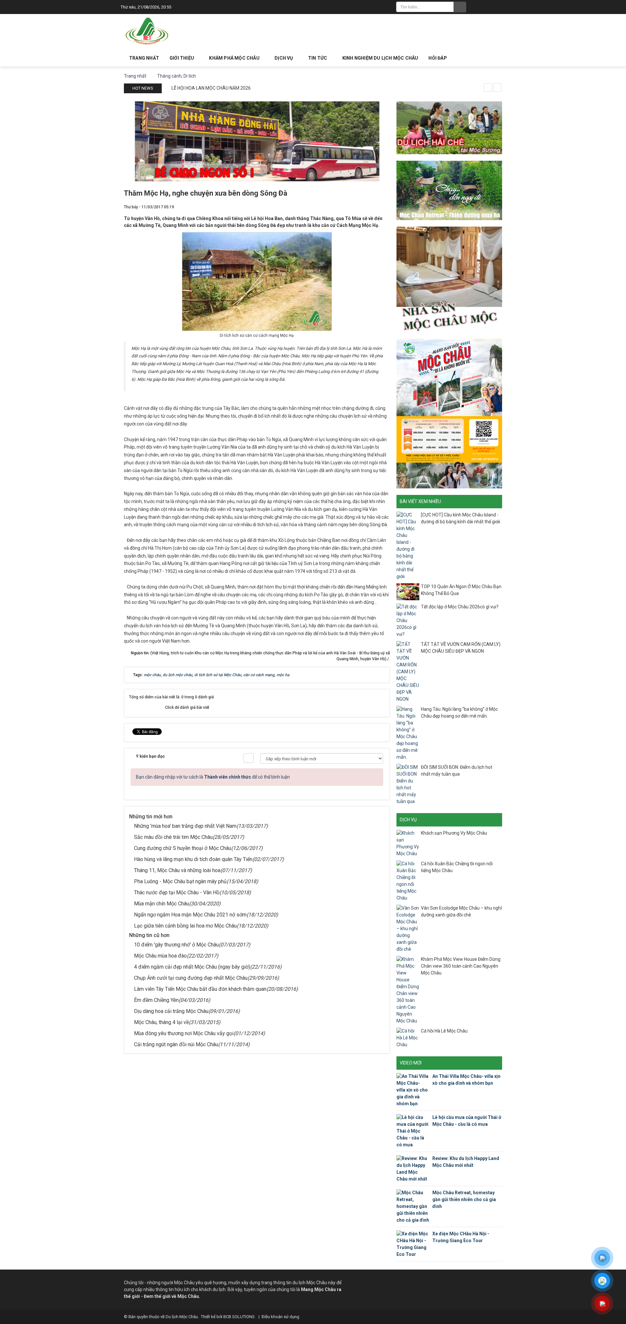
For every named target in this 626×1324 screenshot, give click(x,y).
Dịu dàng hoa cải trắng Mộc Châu (171, 1011)
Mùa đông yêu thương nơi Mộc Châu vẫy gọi (183, 1033)
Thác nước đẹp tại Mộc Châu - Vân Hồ (176, 892)
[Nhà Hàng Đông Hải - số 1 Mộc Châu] (257, 140)
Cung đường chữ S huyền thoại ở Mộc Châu (182, 848)
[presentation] (488, 87)
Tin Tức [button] (318, 58)
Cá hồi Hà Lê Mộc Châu (444, 1031)
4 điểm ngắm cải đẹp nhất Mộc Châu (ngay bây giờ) (192, 967)
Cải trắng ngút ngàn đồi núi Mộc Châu (176, 1044)
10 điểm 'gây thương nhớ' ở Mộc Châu (176, 945)
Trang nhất (144, 58)
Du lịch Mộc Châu (182, 1316)
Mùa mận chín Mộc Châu (161, 903)
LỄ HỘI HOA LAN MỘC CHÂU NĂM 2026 (211, 88)
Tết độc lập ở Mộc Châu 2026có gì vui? (460, 606)
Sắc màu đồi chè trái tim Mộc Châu (173, 837)
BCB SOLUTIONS (239, 1316)
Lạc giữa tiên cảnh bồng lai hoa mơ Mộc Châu (185, 926)
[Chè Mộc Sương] (449, 127)
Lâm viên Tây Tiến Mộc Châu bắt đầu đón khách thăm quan (200, 989)
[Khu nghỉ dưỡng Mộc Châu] (449, 189)
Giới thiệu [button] (182, 58)
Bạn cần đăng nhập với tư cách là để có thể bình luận (213, 777)
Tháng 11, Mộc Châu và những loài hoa (177, 870)
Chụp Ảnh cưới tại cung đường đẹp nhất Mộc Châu (190, 978)
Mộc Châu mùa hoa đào (160, 956)
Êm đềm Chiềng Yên (156, 1000)
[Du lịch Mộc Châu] (147, 31)
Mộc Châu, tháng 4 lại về (161, 1022)
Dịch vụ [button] (284, 58)
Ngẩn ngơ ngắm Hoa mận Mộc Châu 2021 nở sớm (190, 915)
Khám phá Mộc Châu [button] (235, 58)
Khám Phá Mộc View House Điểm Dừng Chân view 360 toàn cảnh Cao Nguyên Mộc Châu (460, 966)
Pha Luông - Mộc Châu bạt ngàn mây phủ (180, 881)
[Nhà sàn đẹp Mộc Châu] (449, 279)
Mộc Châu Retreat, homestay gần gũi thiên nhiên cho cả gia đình (464, 1199)
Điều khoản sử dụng (280, 1316)
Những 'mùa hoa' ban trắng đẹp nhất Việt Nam (185, 826)
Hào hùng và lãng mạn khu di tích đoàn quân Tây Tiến (193, 859)
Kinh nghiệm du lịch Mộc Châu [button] (380, 58)
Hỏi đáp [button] (437, 58)
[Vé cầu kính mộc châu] (449, 413)
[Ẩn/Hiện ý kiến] (249, 758)
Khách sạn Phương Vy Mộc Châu (454, 833)
